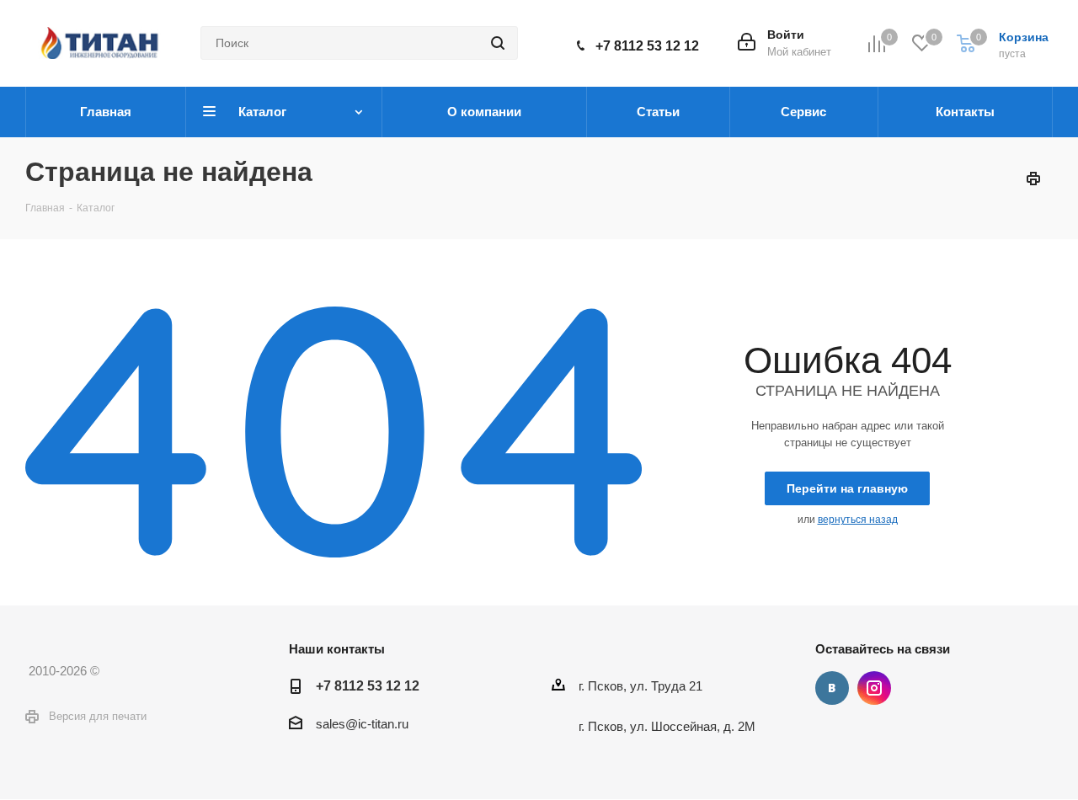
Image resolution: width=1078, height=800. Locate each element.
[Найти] (498, 43)
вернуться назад (858, 519)
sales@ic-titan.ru (362, 724)
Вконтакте (832, 688)
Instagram (874, 688)
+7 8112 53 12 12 (647, 46)
